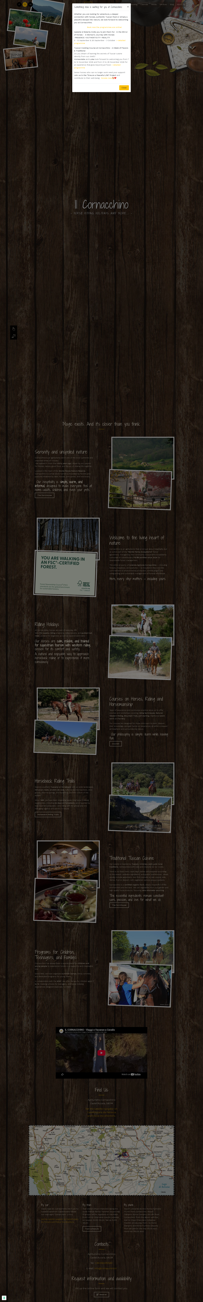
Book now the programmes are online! (104, 27)
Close (124, 88)
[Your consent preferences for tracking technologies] (4, 1298)
